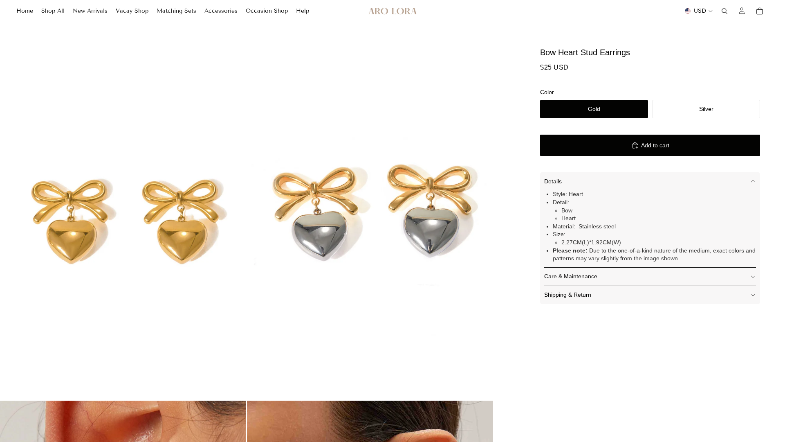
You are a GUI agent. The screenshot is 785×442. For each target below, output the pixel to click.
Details (553, 181)
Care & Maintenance (570, 276)
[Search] (724, 11)
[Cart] (760, 11)
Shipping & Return (567, 294)
